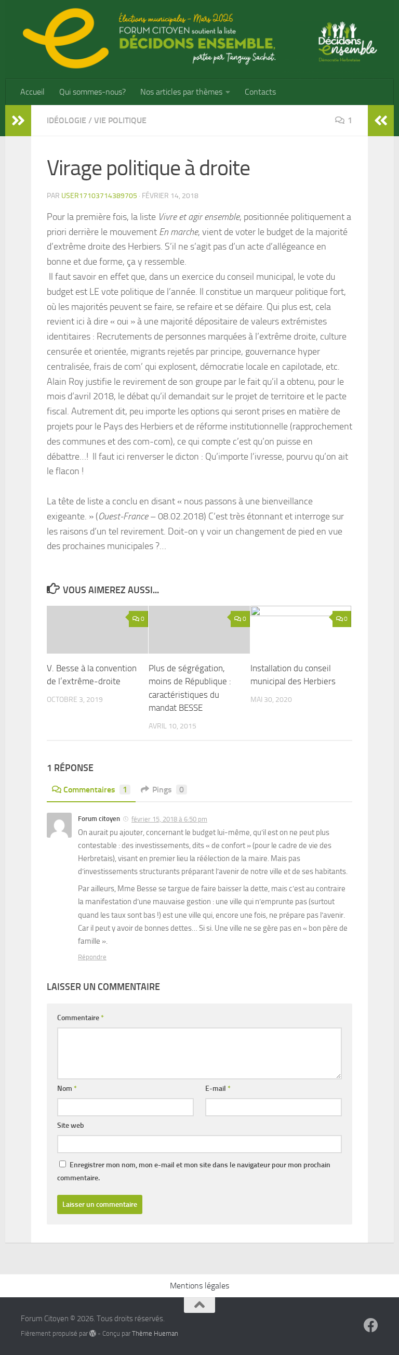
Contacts (260, 92)
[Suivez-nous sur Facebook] (371, 1325)
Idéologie (66, 120)
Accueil (32, 92)
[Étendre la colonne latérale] (18, 120)
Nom (67, 1088)
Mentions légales (199, 1286)
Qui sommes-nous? (92, 92)
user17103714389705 (99, 195)
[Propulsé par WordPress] (92, 1333)
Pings (168, 789)
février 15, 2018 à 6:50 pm (169, 819)
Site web (70, 1125)
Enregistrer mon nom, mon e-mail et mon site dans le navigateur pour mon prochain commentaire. (193, 1171)
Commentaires (95, 789)
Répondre (92, 957)
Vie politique (120, 120)
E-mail (218, 1088)
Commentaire (80, 1017)
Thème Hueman (155, 1333)
